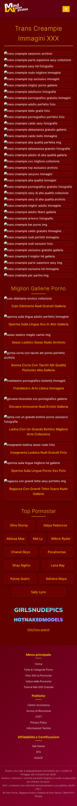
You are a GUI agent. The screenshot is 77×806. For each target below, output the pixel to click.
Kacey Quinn (20, 579)
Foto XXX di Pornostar (38, 675)
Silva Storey (19, 525)
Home (38, 663)
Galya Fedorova (55, 525)
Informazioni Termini (39, 728)
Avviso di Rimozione (39, 710)
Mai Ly (38, 538)
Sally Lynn (38, 592)
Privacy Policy (38, 722)
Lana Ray (58, 565)
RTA (38, 752)
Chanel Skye (20, 552)
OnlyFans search (38, 629)
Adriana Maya (56, 579)
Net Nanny (38, 746)
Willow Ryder (61, 538)
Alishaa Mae (15, 538)
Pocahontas (57, 552)
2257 (38, 716)
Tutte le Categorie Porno (38, 669)
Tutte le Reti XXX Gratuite (38, 687)
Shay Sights (21, 565)
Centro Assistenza (39, 705)
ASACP (38, 757)
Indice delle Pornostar (39, 681)
